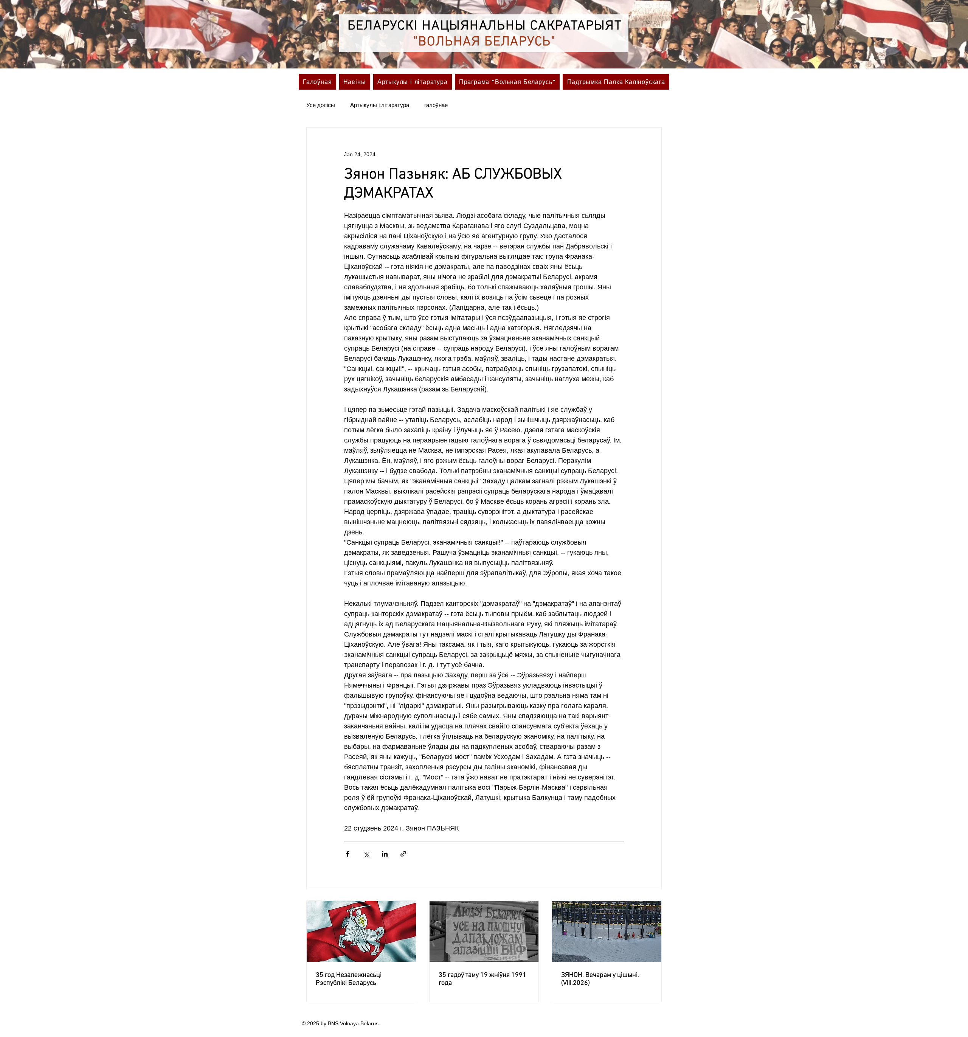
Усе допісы (320, 105)
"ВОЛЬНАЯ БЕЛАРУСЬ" (484, 42)
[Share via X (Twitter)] (366, 853)
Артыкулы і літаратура (379, 105)
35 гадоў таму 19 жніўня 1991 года (482, 979)
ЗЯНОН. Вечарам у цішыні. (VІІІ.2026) (600, 979)
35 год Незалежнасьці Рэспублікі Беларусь (349, 979)
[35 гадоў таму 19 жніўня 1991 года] (484, 931)
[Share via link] (403, 853)
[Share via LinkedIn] (384, 853)
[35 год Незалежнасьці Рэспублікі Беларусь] (361, 931)
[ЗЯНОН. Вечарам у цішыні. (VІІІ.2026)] (606, 931)
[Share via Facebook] (347, 853)
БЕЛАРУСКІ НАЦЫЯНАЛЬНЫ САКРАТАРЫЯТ (484, 26)
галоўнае (436, 105)
